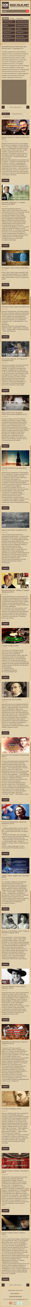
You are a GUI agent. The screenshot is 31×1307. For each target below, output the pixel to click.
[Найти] (27, 11)
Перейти (5, 180)
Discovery (20, 36)
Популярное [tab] (19, 18)
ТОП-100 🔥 (8, 22)
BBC (6, 25)
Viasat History (21, 40)
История (20, 32)
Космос (7, 40)
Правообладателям (15, 1296)
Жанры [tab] (12, 18)
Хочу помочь (14, 1293)
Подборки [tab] (5, 18)
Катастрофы (8, 29)
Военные (7, 32)
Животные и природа (22, 25)
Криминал (7, 36)
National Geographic (22, 22)
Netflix (19, 29)
